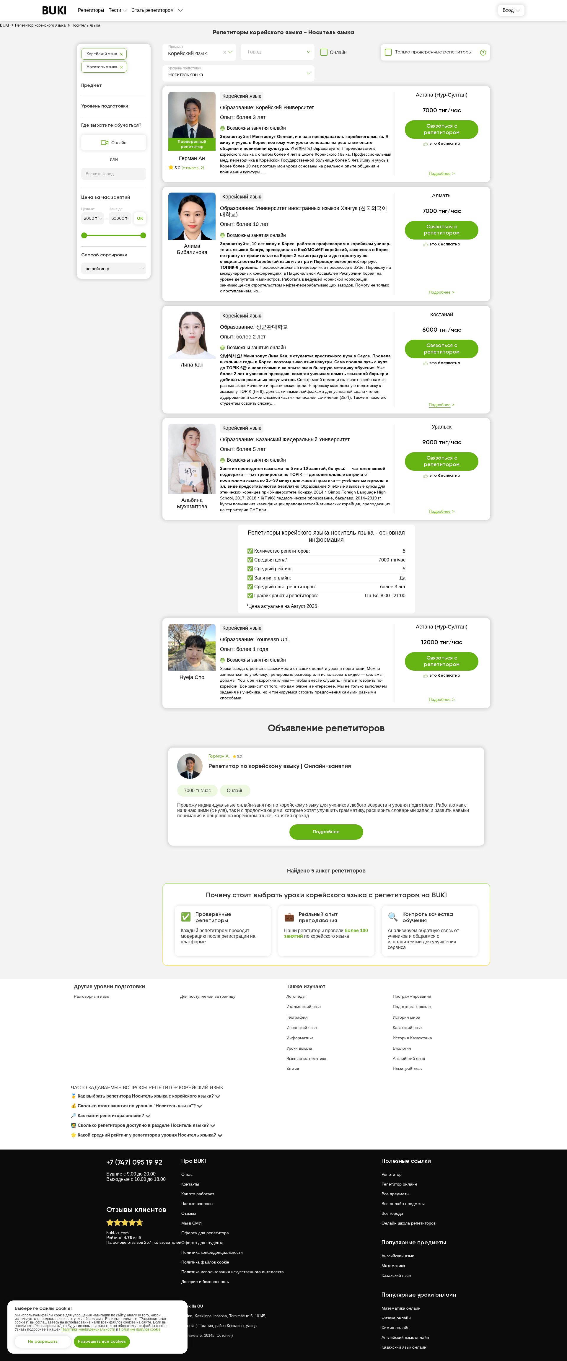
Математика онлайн (401, 1308)
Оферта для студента (202, 1242)
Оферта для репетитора (205, 1232)
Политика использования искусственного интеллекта (232, 1271)
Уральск (442, 427)
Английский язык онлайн (405, 1337)
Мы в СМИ (191, 1223)
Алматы (442, 195)
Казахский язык (396, 1275)
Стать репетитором (152, 10)
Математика (393, 1265)
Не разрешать (43, 1341)
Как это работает (197, 1193)
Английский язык (398, 1255)
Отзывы (188, 1213)
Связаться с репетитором (442, 129)
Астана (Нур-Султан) (441, 95)
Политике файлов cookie (140, 1329)
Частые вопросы (197, 1203)
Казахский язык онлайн (404, 1347)
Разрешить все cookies (102, 1341)
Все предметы (395, 1193)
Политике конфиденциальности (88, 1329)
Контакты (190, 1184)
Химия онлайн (396, 1327)
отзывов (135, 1242)
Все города (392, 1213)
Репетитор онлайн (399, 1184)
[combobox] (169, 52)
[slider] (84, 235)
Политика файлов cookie (205, 1262)
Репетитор (392, 1174)
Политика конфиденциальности (212, 1252)
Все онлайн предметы (403, 1203)
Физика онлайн (396, 1318)
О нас (187, 1174)
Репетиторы (91, 10)
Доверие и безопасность (205, 1281)
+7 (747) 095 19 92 (134, 1162)
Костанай (441, 315)
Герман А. (219, 756)
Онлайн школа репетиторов (409, 1223)
